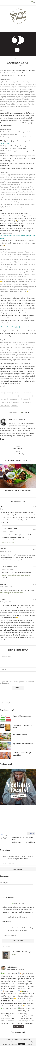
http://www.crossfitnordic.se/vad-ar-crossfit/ (16, 575)
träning (14, 405)
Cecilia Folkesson (17, 419)
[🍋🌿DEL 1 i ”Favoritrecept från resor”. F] (26, 998)
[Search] (34, 2)
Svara (34, 506)
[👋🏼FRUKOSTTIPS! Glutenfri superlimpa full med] (9, 998)
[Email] (23, 1032)
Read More (30, 1044)
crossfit (16, 393)
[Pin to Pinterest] (26, 413)
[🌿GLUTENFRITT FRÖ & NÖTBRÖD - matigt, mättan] (9, 980)
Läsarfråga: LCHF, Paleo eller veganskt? (18, 490)
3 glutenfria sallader (20, 734)
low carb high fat (14, 399)
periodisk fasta (5, 402)
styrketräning (5, 405)
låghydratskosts (12, 396)
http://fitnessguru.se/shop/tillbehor (11, 593)
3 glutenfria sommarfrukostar (23, 743)
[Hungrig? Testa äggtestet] (5, 718)
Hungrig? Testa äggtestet (22, 716)
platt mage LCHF (26, 402)
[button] (1, 479)
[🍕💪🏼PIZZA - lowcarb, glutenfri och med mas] (26, 980)
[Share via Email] (28, 413)
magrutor (25, 399)
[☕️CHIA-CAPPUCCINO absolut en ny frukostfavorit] (9, 1015)
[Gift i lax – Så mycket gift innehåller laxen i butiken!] (5, 755)
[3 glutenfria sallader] (5, 737)
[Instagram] (16, 1032)
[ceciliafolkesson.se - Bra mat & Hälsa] (4, 837)
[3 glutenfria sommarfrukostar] (5, 746)
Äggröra (8, 393)
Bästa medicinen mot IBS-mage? (22, 726)
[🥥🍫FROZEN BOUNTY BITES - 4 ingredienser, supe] (26, 1015)
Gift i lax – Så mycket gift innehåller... (22, 754)
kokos (3, 396)
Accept (22, 1044)
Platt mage (16, 402)
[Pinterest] (19, 1032)
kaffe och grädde (27, 393)
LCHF (30, 396)
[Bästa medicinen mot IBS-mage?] (5, 727)
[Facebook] (12, 1032)
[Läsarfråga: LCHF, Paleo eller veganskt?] (18, 476)
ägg (2, 393)
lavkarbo (23, 396)
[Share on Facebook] (25, 413)
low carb (3, 399)
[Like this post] (23, 413)
